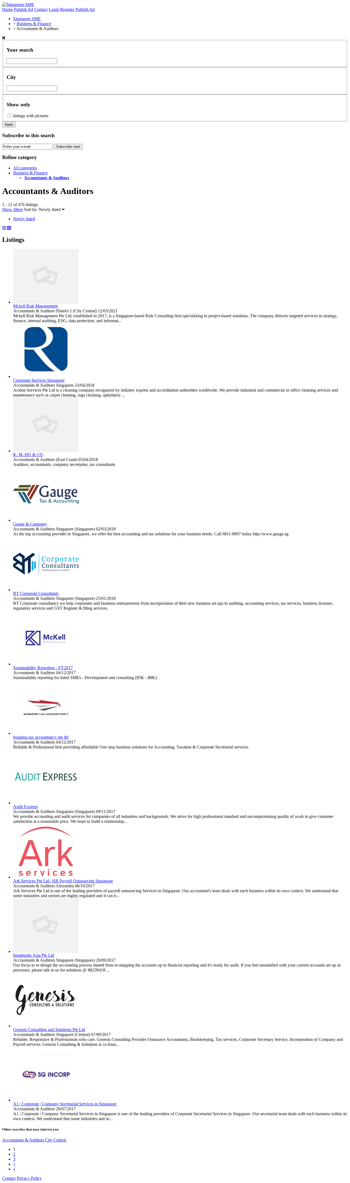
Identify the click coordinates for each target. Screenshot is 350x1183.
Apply (8, 124)
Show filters (12, 209)
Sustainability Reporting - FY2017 (43, 667)
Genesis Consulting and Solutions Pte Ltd (49, 1029)
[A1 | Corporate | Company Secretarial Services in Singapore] (46, 1100)
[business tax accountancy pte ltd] (46, 733)
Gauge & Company (30, 524)
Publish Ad (23, 9)
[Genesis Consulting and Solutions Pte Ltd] (46, 1025)
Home (7, 9)
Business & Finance (30, 173)
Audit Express (25, 806)
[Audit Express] (46, 802)
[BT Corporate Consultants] (46, 589)
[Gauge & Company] (46, 520)
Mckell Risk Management (35, 306)
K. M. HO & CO (28, 454)
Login (54, 9)
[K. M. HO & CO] (46, 450)
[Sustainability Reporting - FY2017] (46, 664)
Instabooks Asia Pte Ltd (33, 955)
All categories (25, 168)
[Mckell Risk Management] (46, 302)
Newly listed (50, 209)
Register (67, 9)
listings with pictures (30, 115)
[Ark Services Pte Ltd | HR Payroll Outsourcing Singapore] (46, 877)
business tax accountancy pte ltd (40, 737)
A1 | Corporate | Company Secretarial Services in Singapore (64, 1104)
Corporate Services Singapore (39, 380)
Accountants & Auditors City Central (34, 1140)
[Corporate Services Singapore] (46, 376)
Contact (41, 9)
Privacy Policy (29, 1178)
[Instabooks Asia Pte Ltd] (46, 951)
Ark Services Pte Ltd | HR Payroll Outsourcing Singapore (63, 881)
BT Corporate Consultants (36, 593)
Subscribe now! (68, 147)
